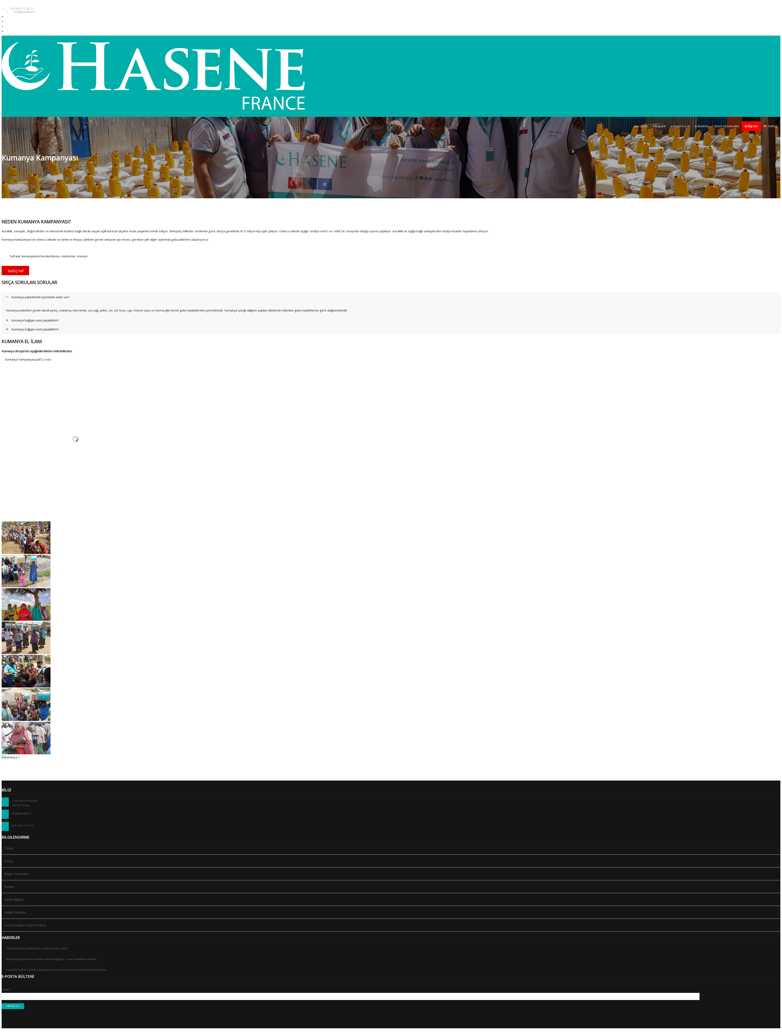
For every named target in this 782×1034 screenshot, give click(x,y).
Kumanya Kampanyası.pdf (23, 359)
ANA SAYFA (641, 126)
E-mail (6, 989)
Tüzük (8, 848)
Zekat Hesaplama (726, 126)
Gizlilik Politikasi (15, 912)
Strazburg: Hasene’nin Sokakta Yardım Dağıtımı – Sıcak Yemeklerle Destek (51, 959)
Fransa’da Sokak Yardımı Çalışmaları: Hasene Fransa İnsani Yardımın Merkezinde (56, 969)
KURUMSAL (702, 126)
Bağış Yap (751, 126)
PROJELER (659, 126)
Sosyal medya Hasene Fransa (25, 925)
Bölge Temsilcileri (16, 874)
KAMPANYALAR (680, 126)
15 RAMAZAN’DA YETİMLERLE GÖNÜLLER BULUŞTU (36, 948)
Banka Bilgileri (14, 899)
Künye (8, 861)
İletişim (9, 887)
